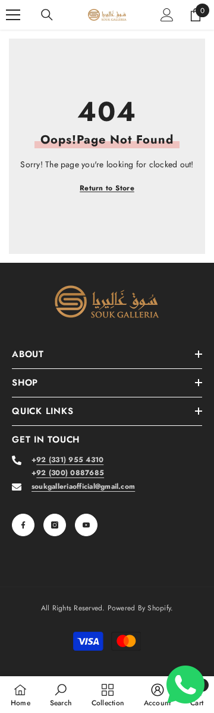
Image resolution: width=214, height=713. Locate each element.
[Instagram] (54, 525)
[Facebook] (23, 525)
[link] (61, 695)
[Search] (47, 15)
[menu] (13, 15)
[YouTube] (86, 525)
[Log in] (167, 14)
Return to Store (107, 188)
